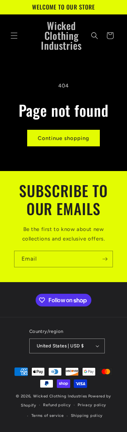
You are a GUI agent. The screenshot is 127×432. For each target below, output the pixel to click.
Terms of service (47, 415)
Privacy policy (92, 405)
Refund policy (57, 405)
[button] (14, 35)
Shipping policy (87, 415)
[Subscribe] (105, 259)
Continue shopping (63, 138)
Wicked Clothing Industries (60, 396)
